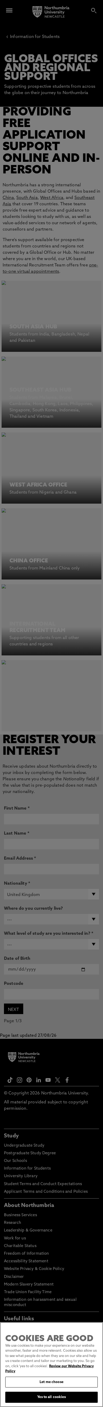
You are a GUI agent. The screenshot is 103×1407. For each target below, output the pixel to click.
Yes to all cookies (51, 1397)
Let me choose (51, 1382)
